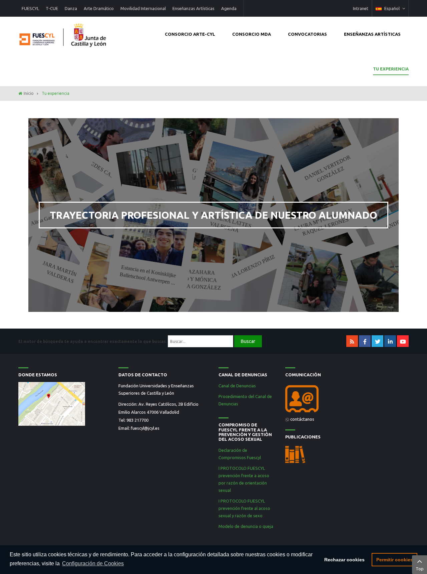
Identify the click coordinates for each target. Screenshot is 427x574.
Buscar (248, 341)
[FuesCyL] (63, 33)
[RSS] (352, 341)
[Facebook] (365, 341)
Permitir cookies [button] (394, 559)
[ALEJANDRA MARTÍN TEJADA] (272, 179)
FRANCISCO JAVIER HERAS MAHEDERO (133, 269)
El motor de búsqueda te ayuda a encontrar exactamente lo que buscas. (92, 341)
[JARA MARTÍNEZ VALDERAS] (77, 230)
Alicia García (44, 219)
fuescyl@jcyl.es (145, 428)
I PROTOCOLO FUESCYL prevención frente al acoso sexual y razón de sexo (244, 508)
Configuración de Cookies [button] (93, 563)
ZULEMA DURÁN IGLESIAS (49, 167)
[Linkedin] (390, 341)
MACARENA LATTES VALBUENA (226, 222)
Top (420, 568)
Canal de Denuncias (237, 385)
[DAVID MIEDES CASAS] (117, 130)
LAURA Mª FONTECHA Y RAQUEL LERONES (323, 222)
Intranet (360, 8)
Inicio (29, 93)
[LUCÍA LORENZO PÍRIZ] (230, 230)
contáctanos (302, 419)
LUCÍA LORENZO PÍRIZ (248, 268)
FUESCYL (30, 8)
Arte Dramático (99, 8)
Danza (71, 8)
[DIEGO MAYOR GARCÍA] (310, 230)
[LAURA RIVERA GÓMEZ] (315, 280)
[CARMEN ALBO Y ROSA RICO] (158, 281)
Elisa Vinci (159, 220)
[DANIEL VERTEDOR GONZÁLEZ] (309, 129)
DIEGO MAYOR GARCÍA (331, 267)
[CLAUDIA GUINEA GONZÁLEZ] (195, 128)
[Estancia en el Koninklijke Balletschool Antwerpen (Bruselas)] (155, 230)
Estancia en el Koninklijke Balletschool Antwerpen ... (147, 275)
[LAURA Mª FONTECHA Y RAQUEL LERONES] (310, 180)
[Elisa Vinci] (152, 179)
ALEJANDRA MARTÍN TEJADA (278, 223)
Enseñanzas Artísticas (193, 8)
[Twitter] (377, 341)
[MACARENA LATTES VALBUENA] (236, 179)
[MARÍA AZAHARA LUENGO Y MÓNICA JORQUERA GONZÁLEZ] (194, 229)
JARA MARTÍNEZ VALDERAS (62, 272)
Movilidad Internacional (143, 8)
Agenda (229, 8)
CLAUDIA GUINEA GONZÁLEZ (190, 173)
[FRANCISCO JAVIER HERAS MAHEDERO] (107, 232)
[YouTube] (403, 341)
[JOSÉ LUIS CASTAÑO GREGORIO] (116, 280)
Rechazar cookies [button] (344, 559)
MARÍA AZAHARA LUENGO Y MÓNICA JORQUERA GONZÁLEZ (191, 279)
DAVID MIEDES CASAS (95, 165)
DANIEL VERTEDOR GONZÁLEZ (327, 168)
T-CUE (52, 8)
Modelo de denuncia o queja (246, 526)
